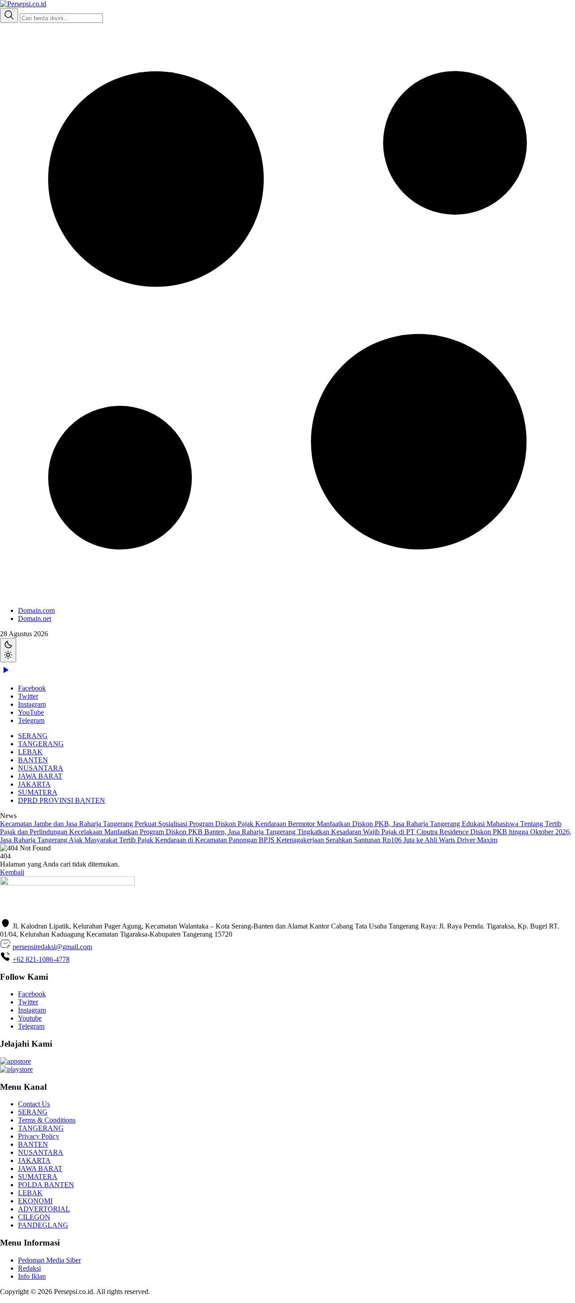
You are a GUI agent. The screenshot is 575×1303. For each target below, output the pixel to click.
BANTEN (33, 760)
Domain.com (36, 610)
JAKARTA (34, 784)
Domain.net (34, 618)
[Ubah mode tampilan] (8, 650)
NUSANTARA (40, 768)
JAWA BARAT (40, 776)
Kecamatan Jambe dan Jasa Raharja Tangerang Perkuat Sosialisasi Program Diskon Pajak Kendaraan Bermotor (158, 824)
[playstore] (16, 1069)
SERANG (33, 736)
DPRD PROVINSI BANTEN (61, 800)
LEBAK (30, 752)
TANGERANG (41, 744)
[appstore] (15, 1061)
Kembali (12, 872)
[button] (287, 323)
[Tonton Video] (5, 673)
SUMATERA (38, 792)
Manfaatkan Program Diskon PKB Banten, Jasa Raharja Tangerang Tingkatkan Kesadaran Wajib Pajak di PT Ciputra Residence (287, 832)
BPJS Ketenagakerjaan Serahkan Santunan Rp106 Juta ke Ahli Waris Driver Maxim (378, 840)
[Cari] (9, 15)
